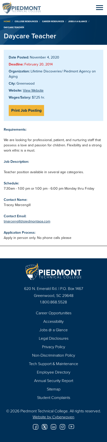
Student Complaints (53, 397)
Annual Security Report (53, 380)
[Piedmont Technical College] (53, 271)
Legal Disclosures (53, 338)
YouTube (71, 427)
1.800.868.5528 (53, 302)
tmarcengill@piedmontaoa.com (27, 221)
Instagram (62, 427)
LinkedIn (53, 427)
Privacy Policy (53, 346)
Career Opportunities (53, 313)
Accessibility (53, 321)
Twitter (44, 427)
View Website (33, 90)
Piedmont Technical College (23, 7)
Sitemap (53, 389)
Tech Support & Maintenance (53, 363)
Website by (53, 417)
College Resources (26, 21)
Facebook (35, 427)
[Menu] (99, 7)
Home (7, 21)
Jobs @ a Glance (77, 21)
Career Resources (53, 21)
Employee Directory (53, 372)
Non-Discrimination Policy (53, 355)
